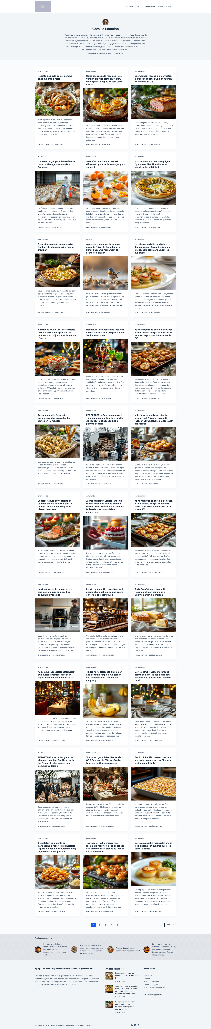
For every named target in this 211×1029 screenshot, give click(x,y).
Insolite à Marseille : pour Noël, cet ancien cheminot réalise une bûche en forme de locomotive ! (104, 592)
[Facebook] (132, 1025)
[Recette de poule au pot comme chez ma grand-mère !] (57, 99)
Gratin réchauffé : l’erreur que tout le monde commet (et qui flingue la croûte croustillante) (153, 760)
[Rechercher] (175, 6)
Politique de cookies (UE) (154, 987)
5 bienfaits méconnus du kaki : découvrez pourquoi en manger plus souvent (105, 164)
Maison (160, 6)
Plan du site (148, 976)
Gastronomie (150, 6)
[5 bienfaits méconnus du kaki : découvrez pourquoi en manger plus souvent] (105, 188)
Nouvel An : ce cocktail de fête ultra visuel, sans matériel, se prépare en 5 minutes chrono (105, 332)
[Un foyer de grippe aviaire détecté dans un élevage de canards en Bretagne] (57, 188)
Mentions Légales (151, 984)
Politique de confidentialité (155, 981)
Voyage (168, 6)
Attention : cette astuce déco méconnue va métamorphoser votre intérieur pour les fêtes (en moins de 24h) (92, 949)
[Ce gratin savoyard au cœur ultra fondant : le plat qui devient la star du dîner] (57, 270)
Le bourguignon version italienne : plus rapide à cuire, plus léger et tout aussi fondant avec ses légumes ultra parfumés (164, 949)
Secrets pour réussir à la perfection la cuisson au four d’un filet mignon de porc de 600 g (153, 79)
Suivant (169, 925)
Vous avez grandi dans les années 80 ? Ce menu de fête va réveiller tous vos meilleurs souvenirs (104, 760)
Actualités (129, 6)
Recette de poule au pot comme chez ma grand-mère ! (128, 949)
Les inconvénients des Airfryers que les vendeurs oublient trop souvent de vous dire (55, 592)
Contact (139, 6)
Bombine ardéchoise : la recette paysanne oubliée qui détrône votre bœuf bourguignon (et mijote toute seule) (55, 949)
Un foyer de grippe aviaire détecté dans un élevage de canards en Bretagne (56, 164)
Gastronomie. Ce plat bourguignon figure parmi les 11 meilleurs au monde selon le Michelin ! (153, 164)
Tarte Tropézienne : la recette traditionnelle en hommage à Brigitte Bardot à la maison (150, 592)
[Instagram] (138, 1025)
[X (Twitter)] (135, 1025)
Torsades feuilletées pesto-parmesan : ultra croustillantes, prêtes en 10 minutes (54, 418)
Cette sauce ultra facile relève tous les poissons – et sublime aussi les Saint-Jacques (153, 846)
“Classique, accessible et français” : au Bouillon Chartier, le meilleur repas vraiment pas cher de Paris (57, 675)
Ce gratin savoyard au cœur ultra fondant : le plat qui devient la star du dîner (56, 247)
